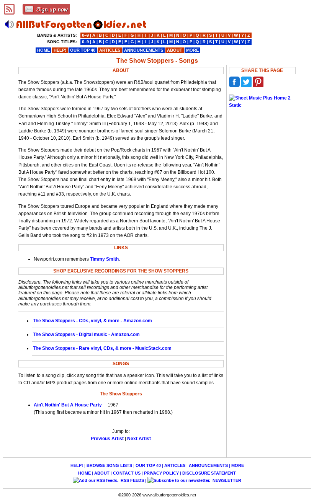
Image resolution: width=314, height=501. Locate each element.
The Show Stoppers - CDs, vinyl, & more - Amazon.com (92, 320)
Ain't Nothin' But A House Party (68, 405)
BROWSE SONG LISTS (109, 465)
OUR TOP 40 (148, 465)
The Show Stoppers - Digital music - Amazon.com (86, 334)
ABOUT (102, 473)
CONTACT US (127, 473)
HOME (84, 473)
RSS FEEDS (131, 480)
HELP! (76, 465)
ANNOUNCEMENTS (208, 465)
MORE (237, 465)
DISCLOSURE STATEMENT (209, 473)
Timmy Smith (104, 259)
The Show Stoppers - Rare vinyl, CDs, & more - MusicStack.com (102, 348)
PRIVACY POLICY (161, 473)
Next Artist (139, 438)
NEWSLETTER (226, 480)
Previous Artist (107, 438)
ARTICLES (174, 465)
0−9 (85, 35)
